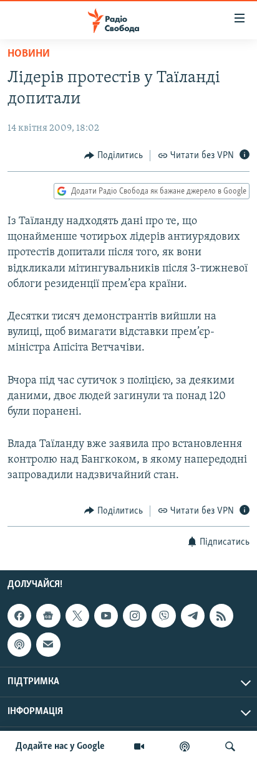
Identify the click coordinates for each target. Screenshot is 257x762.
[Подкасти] (184, 746)
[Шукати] (230, 746)
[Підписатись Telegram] (193, 616)
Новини (28, 54)
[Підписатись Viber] (163, 616)
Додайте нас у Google (60, 746)
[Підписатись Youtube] (106, 616)
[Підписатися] (48, 644)
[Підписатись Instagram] (135, 616)
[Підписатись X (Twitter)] (77, 616)
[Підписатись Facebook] (19, 616)
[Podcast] (19, 644)
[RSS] (221, 616)
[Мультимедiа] (139, 746)
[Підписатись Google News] (48, 616)
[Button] (113, 156)
